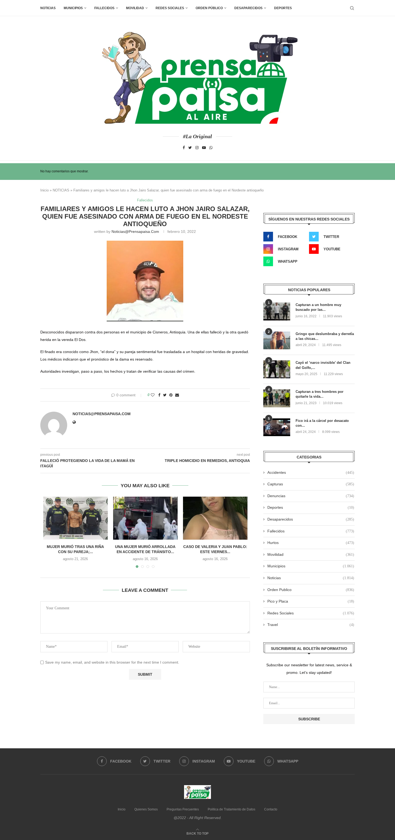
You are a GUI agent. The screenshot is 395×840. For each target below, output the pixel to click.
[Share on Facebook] (159, 395)
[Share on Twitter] (165, 395)
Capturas (310, 484)
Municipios (73, 8)
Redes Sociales (170, 8)
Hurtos (310, 542)
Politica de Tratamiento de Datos (231, 809)
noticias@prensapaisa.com (135, 231)
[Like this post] (153, 395)
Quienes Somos (146, 809)
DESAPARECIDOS (248, 8)
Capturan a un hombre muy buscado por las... (318, 307)
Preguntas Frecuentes (183, 809)
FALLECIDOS (104, 8)
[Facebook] (184, 148)
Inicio (44, 190)
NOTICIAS (61, 190)
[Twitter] (190, 148)
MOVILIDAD (135, 8)
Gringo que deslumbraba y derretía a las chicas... (325, 336)
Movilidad (310, 554)
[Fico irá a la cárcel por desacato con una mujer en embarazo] (276, 427)
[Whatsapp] (211, 148)
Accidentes (310, 472)
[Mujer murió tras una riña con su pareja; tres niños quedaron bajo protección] (75, 518)
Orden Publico (310, 590)
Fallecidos (145, 200)
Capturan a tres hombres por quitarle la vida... (319, 394)
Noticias (48, 8)
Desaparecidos (310, 519)
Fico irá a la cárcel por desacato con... (322, 423)
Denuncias (310, 496)
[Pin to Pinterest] (171, 395)
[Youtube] (204, 148)
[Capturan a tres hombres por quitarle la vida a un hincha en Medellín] (276, 398)
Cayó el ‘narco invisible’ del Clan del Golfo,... (323, 365)
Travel (310, 624)
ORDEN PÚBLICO (209, 8)
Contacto (270, 809)
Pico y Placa (310, 601)
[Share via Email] (177, 395)
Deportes (283, 8)
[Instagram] (197, 148)
